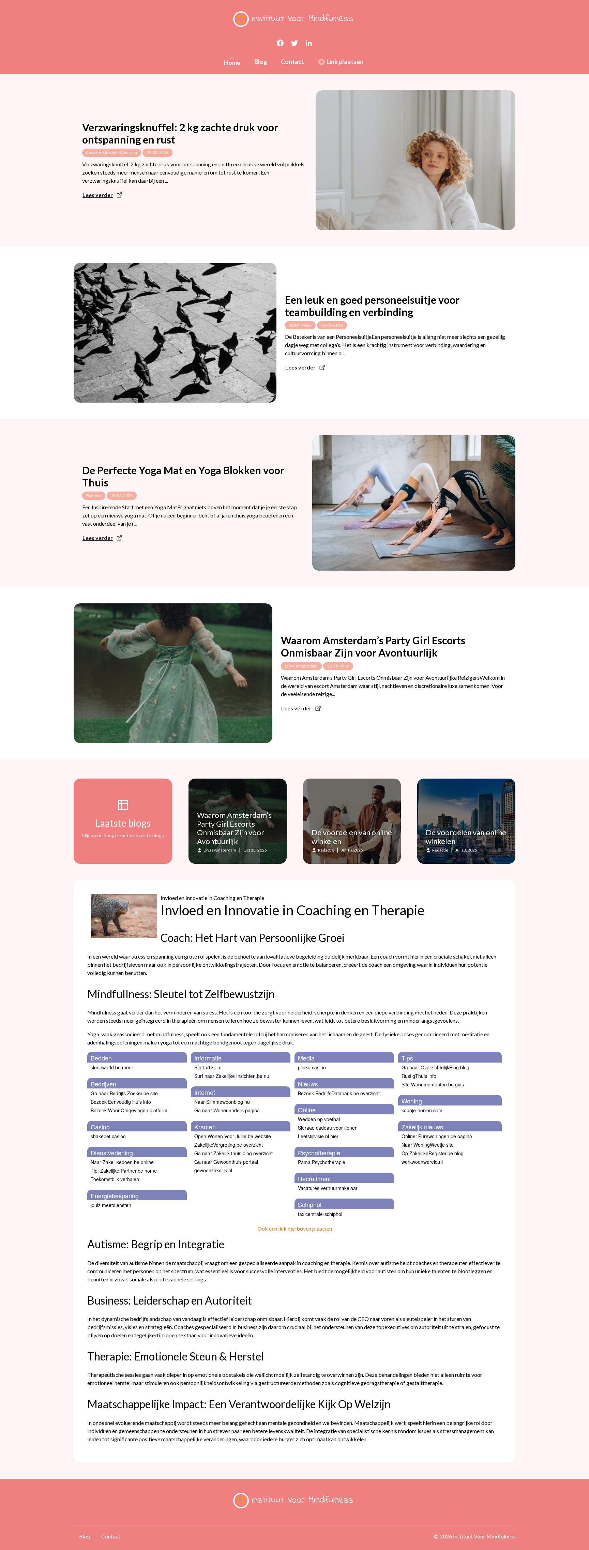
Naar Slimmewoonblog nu (222, 1101)
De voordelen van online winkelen (352, 836)
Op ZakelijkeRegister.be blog (433, 1153)
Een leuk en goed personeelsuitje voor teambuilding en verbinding (372, 306)
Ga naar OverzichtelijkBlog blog (435, 1067)
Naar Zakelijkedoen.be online (122, 1162)
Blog (260, 61)
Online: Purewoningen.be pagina (437, 1136)
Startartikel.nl (208, 1067)
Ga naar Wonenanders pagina (227, 1110)
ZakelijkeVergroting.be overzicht (228, 1144)
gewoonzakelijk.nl (213, 1170)
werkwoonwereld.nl (422, 1161)
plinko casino (312, 1067)
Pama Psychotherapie (321, 1162)
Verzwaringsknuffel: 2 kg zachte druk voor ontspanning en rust (180, 133)
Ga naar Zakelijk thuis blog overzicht (233, 1153)
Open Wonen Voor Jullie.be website (232, 1136)
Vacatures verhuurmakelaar (328, 1188)
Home (232, 62)
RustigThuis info (419, 1075)
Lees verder (97, 195)
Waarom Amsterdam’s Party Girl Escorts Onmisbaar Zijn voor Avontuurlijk (373, 646)
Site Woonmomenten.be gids (433, 1084)
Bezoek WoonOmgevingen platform (129, 1110)
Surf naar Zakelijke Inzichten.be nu (231, 1075)
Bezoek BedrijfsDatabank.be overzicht (339, 1093)
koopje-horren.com (422, 1110)
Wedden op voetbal (319, 1119)
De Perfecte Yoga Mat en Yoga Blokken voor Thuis (183, 476)
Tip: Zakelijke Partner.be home (124, 1170)
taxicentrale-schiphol (320, 1213)
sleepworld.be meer (112, 1067)
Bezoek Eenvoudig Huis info (121, 1101)
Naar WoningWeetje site (428, 1144)
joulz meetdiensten (111, 1205)
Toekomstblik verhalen (115, 1179)
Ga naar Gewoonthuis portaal (226, 1161)
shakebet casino (108, 1136)
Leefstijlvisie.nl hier (318, 1136)
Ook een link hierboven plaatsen (294, 1228)
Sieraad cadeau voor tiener (327, 1127)
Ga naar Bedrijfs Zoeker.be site (124, 1093)
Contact (292, 61)
